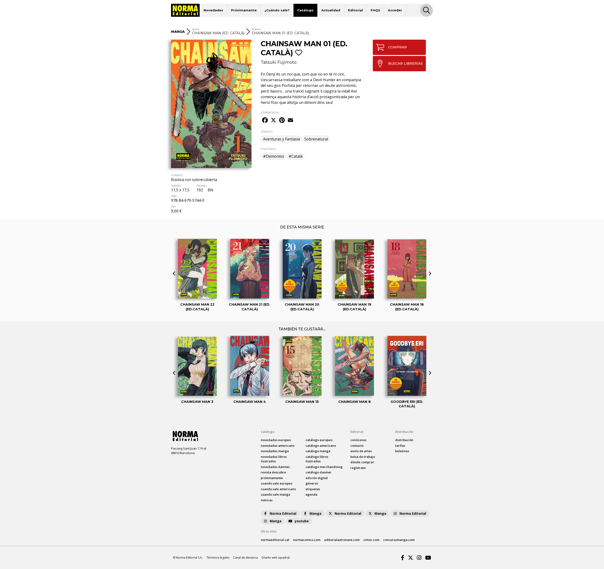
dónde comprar (362, 462)
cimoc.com (371, 540)
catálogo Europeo (319, 440)
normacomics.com (306, 540)
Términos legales (217, 558)
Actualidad (330, 10)
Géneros (312, 483)
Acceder (395, 10)
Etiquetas (313, 489)
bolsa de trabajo (362, 457)
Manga (315, 513)
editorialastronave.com (342, 540)
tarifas (400, 445)
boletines (402, 451)
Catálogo (305, 10)
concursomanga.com (399, 540)
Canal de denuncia (245, 558)
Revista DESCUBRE (273, 472)
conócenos (358, 440)
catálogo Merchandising (324, 467)
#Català (295, 156)
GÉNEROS (267, 131)
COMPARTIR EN (270, 112)
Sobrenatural (316, 139)
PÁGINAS (202, 185)
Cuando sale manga (275, 494)
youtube (302, 521)
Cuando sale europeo (276, 483)
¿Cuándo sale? (276, 10)
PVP (173, 206)
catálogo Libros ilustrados (317, 459)
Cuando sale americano (278, 489)
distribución (404, 440)
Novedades (213, 10)
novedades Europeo (276, 440)
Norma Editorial (283, 513)
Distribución (404, 432)
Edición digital (317, 478)
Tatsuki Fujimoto (279, 62)
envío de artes (361, 451)
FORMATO (177, 175)
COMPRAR (397, 47)
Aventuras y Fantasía (281, 139)
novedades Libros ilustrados (274, 459)
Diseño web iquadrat (276, 558)
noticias (267, 500)
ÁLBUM (256, 29)
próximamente (272, 478)
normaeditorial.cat (275, 540)
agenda (311, 494)
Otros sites (269, 531)
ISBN (173, 196)
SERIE (195, 29)
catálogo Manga (318, 451)
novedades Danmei (275, 467)
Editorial (355, 10)
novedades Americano (277, 445)
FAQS (375, 10)
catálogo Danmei (318, 472)
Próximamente (244, 10)
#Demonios (273, 156)
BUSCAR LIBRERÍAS (405, 63)
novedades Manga (275, 451)
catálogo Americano (321, 445)
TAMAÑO (176, 185)
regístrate (358, 468)
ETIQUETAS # (268, 149)
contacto (357, 445)
